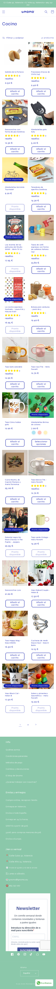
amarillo (45, 432)
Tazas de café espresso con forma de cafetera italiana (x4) (40, 248)
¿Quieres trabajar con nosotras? (21, 782)
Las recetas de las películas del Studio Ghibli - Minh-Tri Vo (13, 247)
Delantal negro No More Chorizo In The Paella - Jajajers (14, 539)
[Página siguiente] (36, 724)
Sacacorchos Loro (13, 590)
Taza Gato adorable (13, 367)
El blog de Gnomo (14, 775)
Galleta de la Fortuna (14, 72)
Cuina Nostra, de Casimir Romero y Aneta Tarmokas (13, 482)
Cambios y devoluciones (17, 769)
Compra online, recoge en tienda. (22, 800)
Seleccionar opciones (41, 442)
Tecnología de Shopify (33, 984)
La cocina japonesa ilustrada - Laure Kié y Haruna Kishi (15, 309)
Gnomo (23, 984)
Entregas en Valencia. (16, 806)
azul (33, 432)
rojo (39, 432)
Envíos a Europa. (14, 839)
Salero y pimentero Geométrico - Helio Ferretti (39, 695)
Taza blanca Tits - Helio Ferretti (39, 481)
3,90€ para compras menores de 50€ (23, 832)
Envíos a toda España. (16, 813)
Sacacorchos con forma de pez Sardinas (15, 130)
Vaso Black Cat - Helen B (12, 694)
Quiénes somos (13, 750)
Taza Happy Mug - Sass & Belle (13, 641)
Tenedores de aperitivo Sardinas (39, 188)
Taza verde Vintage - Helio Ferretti (40, 538)
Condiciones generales (17, 756)
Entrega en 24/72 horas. (17, 819)
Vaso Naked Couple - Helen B (40, 591)
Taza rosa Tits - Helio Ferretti (40, 368)
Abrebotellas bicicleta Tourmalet (14, 188)
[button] (3, 12)
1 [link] (20, 724)
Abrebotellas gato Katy (39, 130)
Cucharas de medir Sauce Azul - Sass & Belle (40, 642)
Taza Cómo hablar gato (13, 423)
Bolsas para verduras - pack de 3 (40, 308)
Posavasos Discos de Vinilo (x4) (40, 73)
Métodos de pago (14, 762)
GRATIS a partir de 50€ (17, 826)
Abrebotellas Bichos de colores (40, 423)
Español (26, 973)
